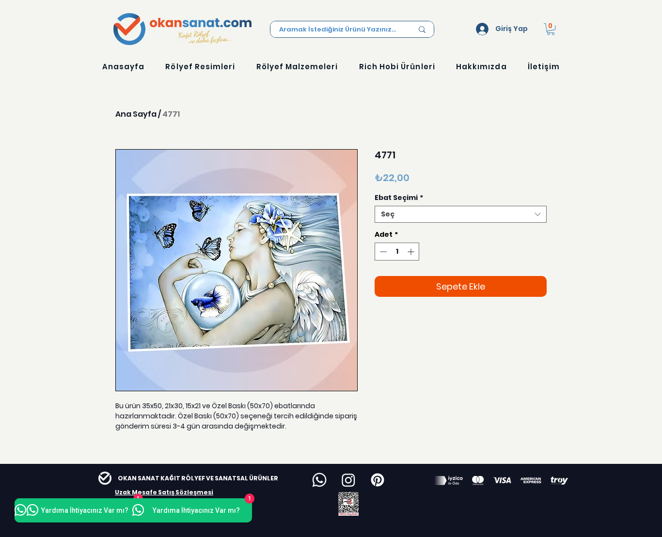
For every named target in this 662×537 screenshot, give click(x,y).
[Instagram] (348, 480)
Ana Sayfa (136, 114)
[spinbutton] (397, 251)
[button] (551, 29)
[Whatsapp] (319, 480)
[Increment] (412, 251)
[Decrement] (382, 251)
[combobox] (461, 214)
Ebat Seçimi (399, 198)
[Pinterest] (377, 480)
